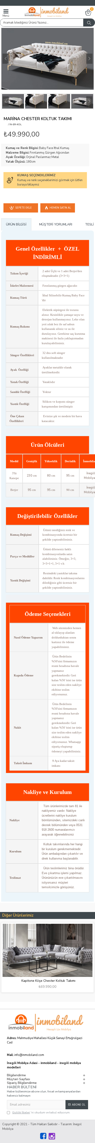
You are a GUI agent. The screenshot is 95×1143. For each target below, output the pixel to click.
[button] (6, 59)
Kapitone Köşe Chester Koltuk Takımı (48, 981)
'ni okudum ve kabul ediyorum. (41, 1112)
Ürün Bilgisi (16, 224)
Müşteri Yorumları (55, 224)
